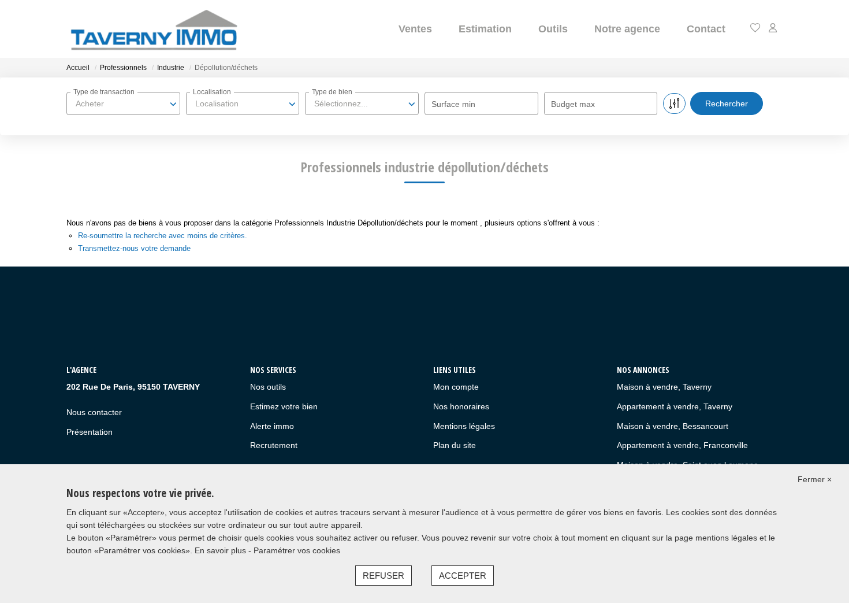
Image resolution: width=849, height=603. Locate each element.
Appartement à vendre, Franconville (682, 445)
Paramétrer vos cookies (297, 550)
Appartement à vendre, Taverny (674, 406)
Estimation (485, 29)
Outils (553, 29)
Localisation (212, 92)
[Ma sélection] (755, 28)
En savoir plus (221, 550)
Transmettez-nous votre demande (134, 248)
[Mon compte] (773, 28)
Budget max (573, 104)
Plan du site (454, 445)
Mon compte (456, 386)
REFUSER (383, 575)
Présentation (89, 431)
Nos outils (268, 386)
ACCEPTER (462, 575)
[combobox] (123, 103)
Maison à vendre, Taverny (664, 386)
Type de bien (332, 92)
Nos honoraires (461, 406)
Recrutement (273, 445)
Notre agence (627, 29)
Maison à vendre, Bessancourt (672, 426)
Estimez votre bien (284, 406)
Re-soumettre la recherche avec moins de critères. (162, 235)
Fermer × (815, 479)
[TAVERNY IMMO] (153, 29)
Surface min (453, 104)
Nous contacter (94, 412)
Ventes (415, 29)
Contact (706, 29)
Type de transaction (104, 92)
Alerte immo (272, 426)
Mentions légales (464, 426)
